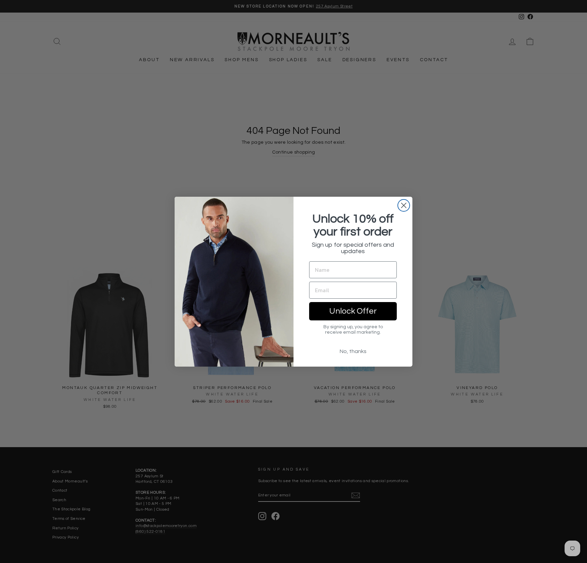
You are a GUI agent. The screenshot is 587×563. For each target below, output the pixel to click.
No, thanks (353, 351)
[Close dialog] (404, 205)
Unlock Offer (353, 311)
